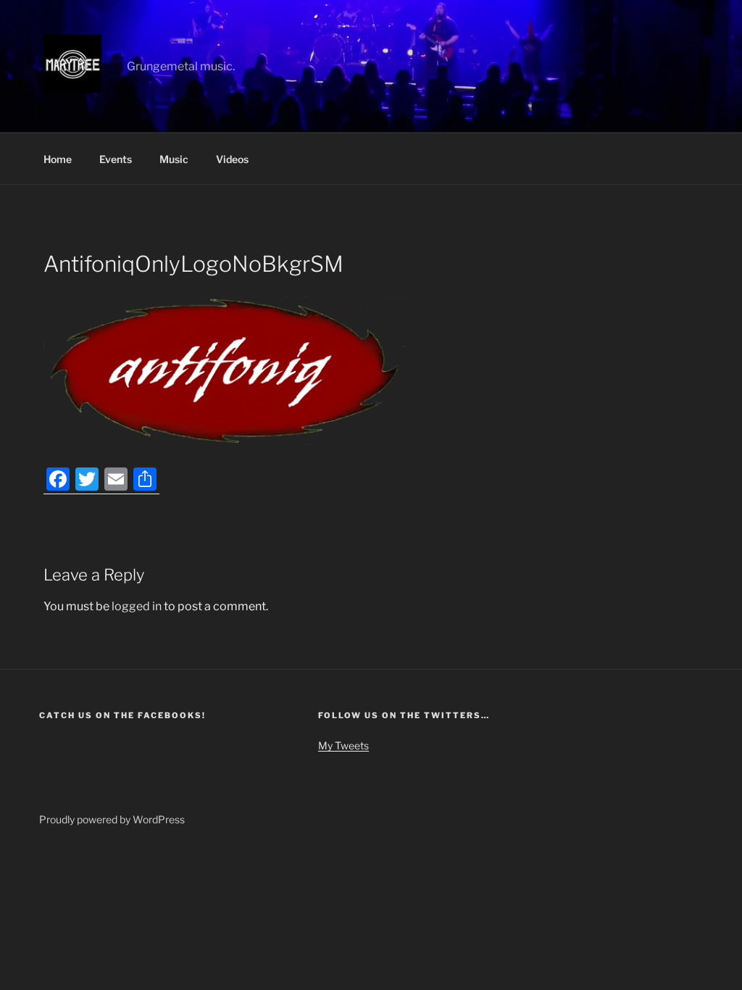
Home (57, 159)
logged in (137, 606)
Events (115, 159)
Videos (232, 159)
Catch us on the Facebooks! (122, 715)
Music (173, 159)
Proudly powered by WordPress (112, 819)
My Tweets (343, 745)
